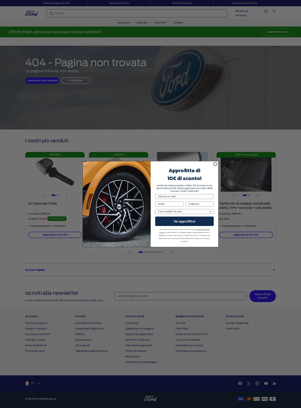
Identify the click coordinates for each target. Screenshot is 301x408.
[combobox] (183, 211)
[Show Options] (210, 211)
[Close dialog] (215, 164)
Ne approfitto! (184, 221)
